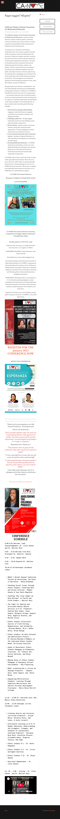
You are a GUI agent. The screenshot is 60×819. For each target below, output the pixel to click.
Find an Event (47, 32)
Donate (47, 21)
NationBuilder (52, 810)
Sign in (43, 14)
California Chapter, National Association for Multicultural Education (20, 28)
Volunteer (47, 26)
